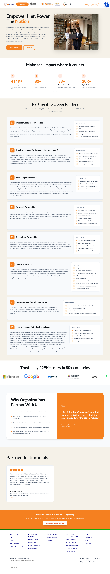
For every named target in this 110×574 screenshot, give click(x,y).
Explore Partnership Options (55, 523)
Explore (22, 4)
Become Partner (14, 48)
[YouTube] (93, 561)
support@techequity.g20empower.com (22, 560)
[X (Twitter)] (85, 561)
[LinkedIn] (89, 561)
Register (94, 4)
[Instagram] (81, 561)
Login (86, 4)
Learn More (29, 47)
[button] (106, 4)
